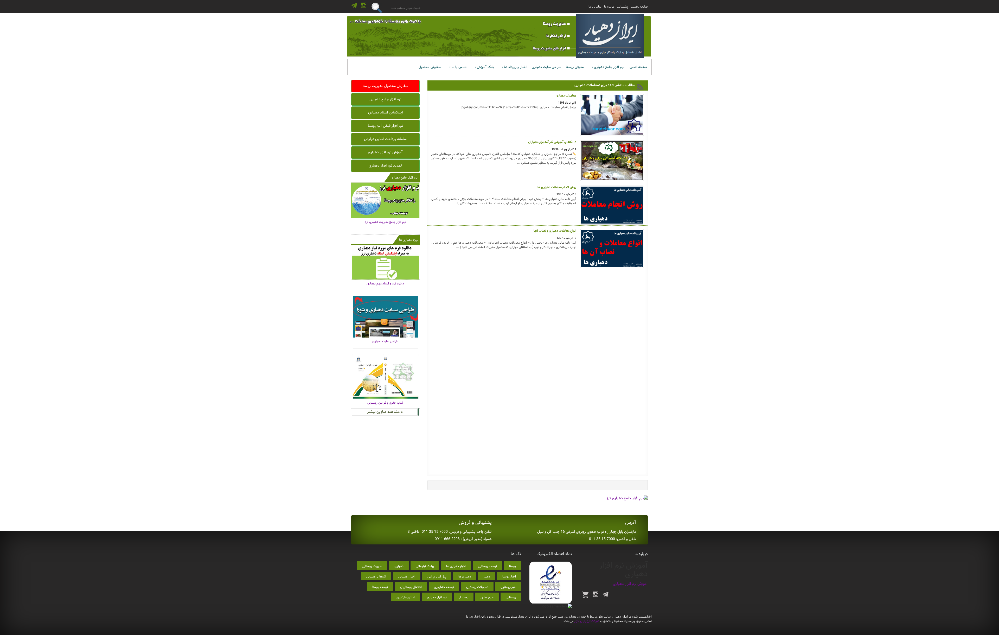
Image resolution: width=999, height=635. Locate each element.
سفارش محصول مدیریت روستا (385, 86)
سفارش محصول (430, 67)
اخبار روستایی (406, 576)
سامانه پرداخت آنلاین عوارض (385, 139)
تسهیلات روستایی (477, 587)
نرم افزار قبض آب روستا (385, 126)
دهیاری (399, 566)
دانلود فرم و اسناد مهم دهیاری (385, 283)
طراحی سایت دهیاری (546, 67)
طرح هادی (487, 597)
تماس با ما (594, 6)
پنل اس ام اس (436, 576)
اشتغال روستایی (376, 576)
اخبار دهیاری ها (456, 566)
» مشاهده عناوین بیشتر (385, 412)
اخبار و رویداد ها (515, 67)
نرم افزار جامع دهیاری (609, 67)
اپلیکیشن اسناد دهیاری (385, 112)
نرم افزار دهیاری (437, 597)
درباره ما (609, 6)
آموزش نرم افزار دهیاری (385, 152)
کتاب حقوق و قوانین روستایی (385, 402)
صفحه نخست (639, 6)
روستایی (511, 597)
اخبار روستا (509, 576)
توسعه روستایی (487, 566)
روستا (512, 566)
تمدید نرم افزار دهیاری (385, 165)
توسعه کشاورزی (444, 587)
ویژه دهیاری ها (408, 239)
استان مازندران (405, 597)
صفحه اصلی (638, 67)
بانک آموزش (485, 67)
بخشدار (463, 597)
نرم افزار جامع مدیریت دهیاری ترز (385, 221)
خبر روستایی (508, 587)
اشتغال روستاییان (411, 587)
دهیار (486, 576)
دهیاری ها (464, 576)
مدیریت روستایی (372, 566)
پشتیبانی (622, 6)
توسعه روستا (380, 587)
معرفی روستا (575, 67)
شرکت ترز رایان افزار (586, 621)
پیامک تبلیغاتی (425, 566)
